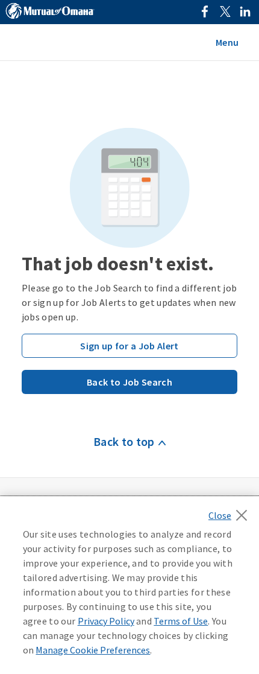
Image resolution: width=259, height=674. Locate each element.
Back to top (124, 441)
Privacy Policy (106, 621)
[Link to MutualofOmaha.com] (50, 12)
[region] (129, 585)
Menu (227, 42)
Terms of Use (181, 621)
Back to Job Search (129, 382)
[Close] (231, 512)
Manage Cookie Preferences (93, 650)
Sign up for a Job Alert (129, 346)
